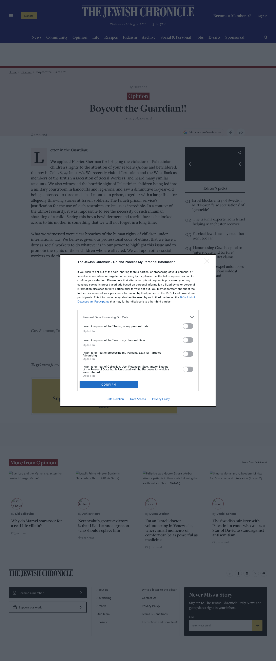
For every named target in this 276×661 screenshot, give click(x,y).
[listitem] (138, 317)
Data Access (138, 399)
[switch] (188, 326)
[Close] (208, 262)
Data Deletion (115, 399)
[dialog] (138, 330)
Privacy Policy (161, 399)
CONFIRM (108, 384)
